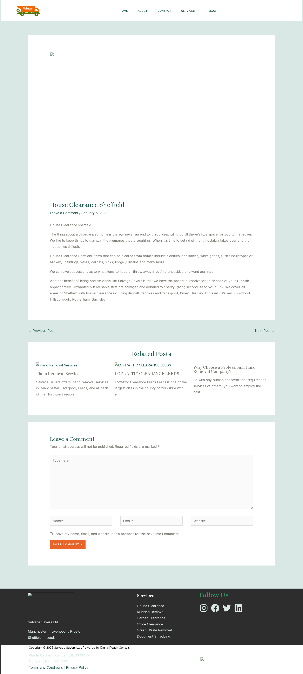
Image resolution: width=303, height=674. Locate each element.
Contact (164, 10)
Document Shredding (153, 636)
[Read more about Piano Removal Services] (56, 365)
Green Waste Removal (154, 630)
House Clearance (150, 606)
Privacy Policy (77, 667)
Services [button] (188, 10)
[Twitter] (245, 11)
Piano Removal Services (58, 373)
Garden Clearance (151, 618)
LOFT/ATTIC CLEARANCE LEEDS (147, 373)
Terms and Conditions (46, 667)
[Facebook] (236, 11)
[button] (196, 10)
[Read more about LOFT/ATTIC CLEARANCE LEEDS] (143, 365)
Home (124, 10)
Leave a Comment (64, 213)
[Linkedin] (254, 11)
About (143, 10)
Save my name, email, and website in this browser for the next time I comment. (118, 534)
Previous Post (41, 331)
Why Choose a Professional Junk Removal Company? (224, 369)
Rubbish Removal (150, 612)
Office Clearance (150, 624)
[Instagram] (227, 11)
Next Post (265, 331)
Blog (212, 10)
